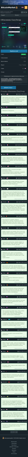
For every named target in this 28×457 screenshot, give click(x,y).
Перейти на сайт (14, 51)
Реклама (14, 448)
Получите (17, 15)
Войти (14, 451)
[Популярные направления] (24, 12)
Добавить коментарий (18, 104)
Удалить (24, 104)
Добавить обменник (14, 446)
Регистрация (14, 453)
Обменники (14, 443)
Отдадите (3, 15)
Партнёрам (14, 445)
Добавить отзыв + (8, 87)
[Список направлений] (22, 12)
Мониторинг (14, 441)
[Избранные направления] (26, 12)
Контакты (14, 450)
